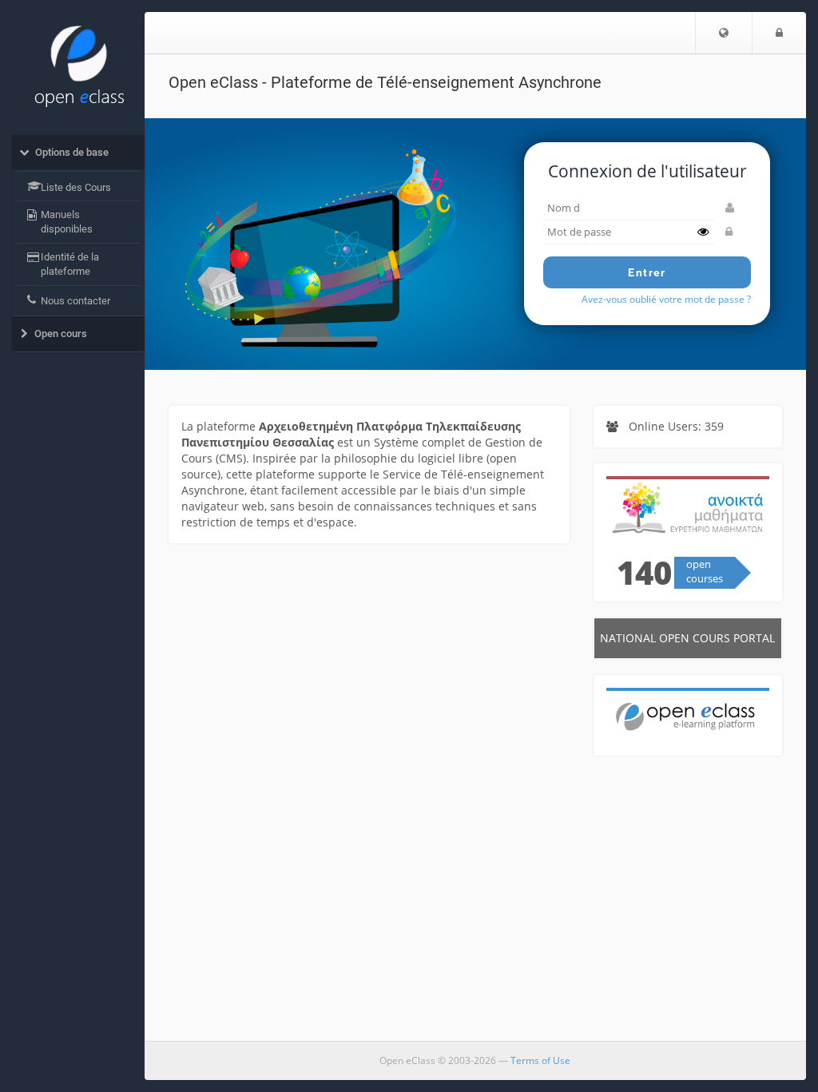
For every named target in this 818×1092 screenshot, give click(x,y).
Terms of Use (540, 1060)
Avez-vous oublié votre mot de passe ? (666, 298)
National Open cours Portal (687, 637)
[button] (724, 33)
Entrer (646, 272)
